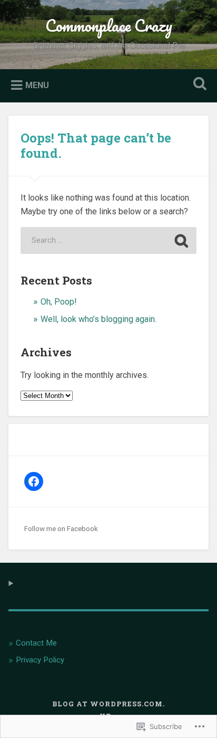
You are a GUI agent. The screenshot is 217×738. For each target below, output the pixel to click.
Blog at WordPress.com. (108, 703)
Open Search (197, 84)
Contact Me (36, 643)
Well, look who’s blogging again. (98, 319)
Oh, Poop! (59, 302)
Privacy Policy (40, 660)
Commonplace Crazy (108, 26)
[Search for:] (108, 240)
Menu (37, 85)
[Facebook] (33, 481)
